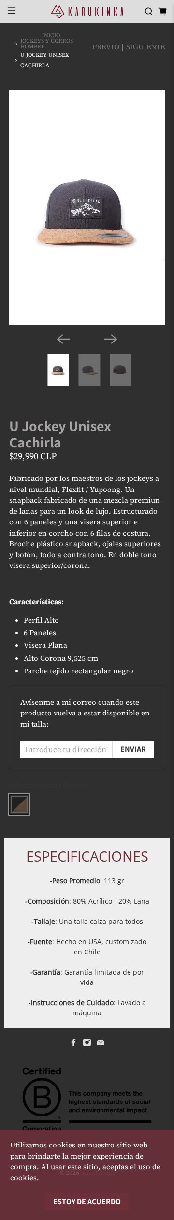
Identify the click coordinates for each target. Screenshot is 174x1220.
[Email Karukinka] (100, 1044)
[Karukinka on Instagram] (87, 1044)
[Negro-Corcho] (19, 804)
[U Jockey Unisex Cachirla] (87, 207)
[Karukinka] (87, 11)
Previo (105, 47)
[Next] (110, 339)
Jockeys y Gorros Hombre (46, 43)
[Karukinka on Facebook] (73, 1044)
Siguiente (145, 47)
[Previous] (63, 339)
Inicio (51, 35)
